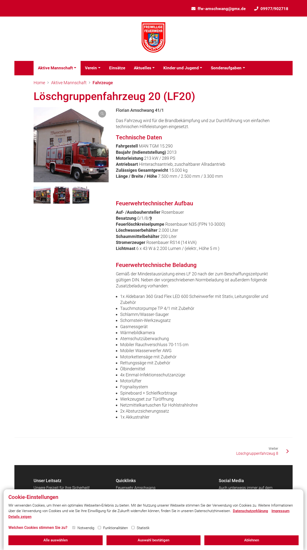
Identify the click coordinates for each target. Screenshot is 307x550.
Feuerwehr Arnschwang (135, 487)
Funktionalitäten (115, 528)
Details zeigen (19, 517)
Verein (91, 67)
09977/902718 (274, 8)
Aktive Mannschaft (55, 67)
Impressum (280, 511)
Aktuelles (142, 67)
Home (39, 82)
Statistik (143, 528)
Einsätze (117, 67)
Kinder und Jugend (181, 67)
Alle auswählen (55, 540)
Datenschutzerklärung (250, 511)
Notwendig (85, 528)
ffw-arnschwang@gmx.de (222, 8)
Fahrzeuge (103, 82)
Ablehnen (251, 540)
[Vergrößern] (71, 144)
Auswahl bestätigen (153, 540)
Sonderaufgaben (226, 67)
